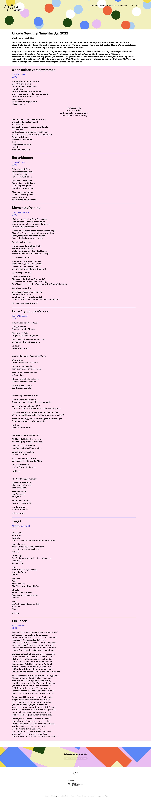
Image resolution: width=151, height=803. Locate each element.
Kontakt (73, 796)
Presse (79, 796)
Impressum (85, 796)
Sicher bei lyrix (65, 796)
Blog (118, 5)
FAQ (106, 796)
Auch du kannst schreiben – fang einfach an (75, 758)
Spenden (101, 796)
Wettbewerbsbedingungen (52, 796)
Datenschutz (93, 796)
